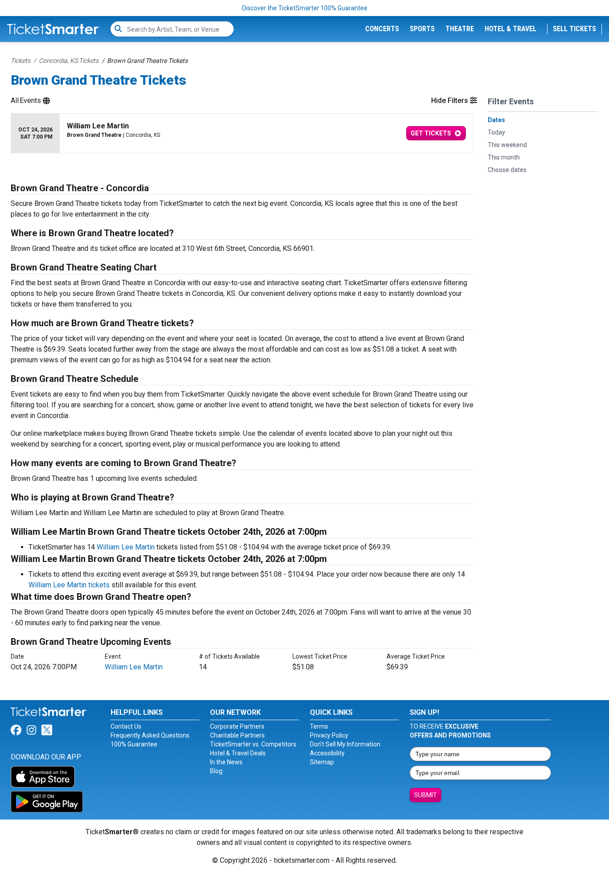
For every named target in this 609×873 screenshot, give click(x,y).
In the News (226, 762)
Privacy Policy (329, 735)
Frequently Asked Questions (150, 735)
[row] (242, 133)
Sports (422, 29)
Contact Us (126, 726)
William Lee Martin (126, 547)
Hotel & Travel (510, 29)
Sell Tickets (574, 29)
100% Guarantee (134, 744)
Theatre (459, 29)
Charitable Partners (237, 735)
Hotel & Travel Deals (238, 753)
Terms (319, 726)
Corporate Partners (237, 726)
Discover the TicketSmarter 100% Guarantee (304, 8)
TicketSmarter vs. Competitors (253, 744)
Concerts (382, 29)
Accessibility (327, 753)
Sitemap (322, 762)
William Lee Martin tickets (69, 585)
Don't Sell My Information (345, 744)
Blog (216, 771)
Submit (425, 795)
